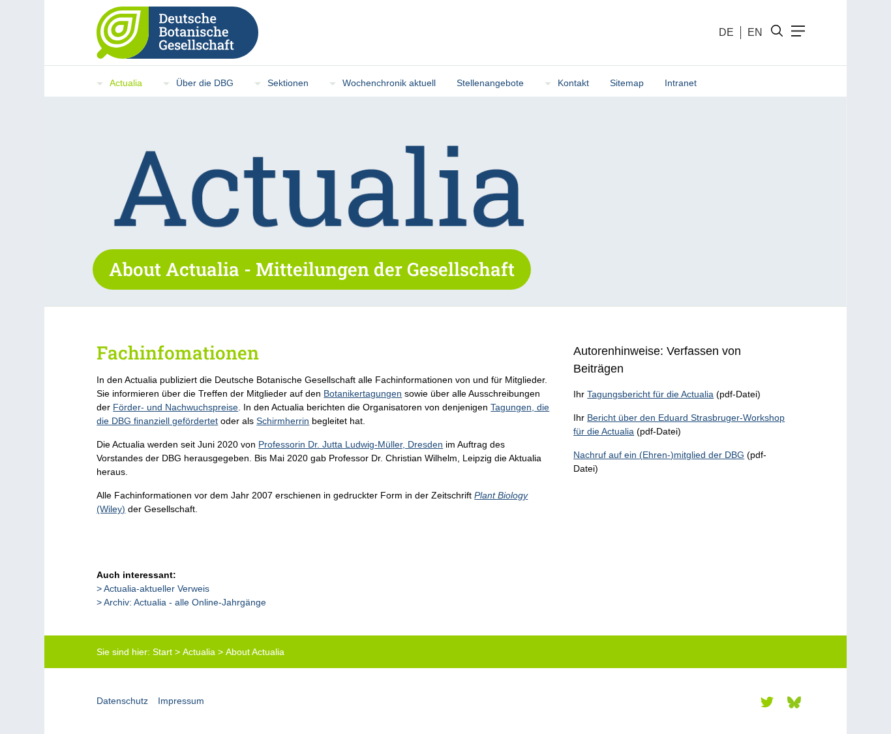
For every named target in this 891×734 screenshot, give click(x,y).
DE (726, 32)
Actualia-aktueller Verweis (156, 588)
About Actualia (255, 652)
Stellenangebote (490, 83)
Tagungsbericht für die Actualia (650, 394)
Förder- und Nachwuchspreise (175, 407)
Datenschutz (122, 701)
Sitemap (627, 83)
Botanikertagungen (363, 393)
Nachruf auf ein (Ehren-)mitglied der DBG (658, 455)
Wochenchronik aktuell (389, 83)
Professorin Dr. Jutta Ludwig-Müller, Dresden (350, 444)
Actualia (126, 83)
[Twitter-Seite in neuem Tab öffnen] (767, 702)
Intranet (681, 83)
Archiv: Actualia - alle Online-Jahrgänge (185, 602)
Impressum (181, 701)
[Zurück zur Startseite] (172, 33)
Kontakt (573, 83)
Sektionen (288, 83)
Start (162, 652)
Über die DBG (205, 83)
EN (755, 32)
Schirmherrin (282, 421)
